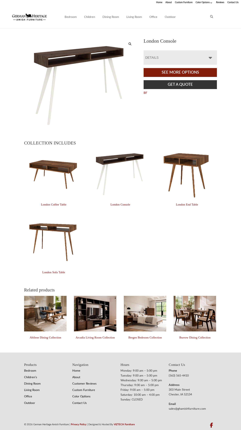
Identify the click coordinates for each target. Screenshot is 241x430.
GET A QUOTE (180, 85)
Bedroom (71, 17)
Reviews (220, 2)
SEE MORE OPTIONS (180, 72)
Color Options (203, 2)
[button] (130, 44)
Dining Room (110, 17)
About (168, 2)
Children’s (30, 377)
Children (89, 17)
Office (153, 17)
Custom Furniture (183, 2)
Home (159, 2)
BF (145, 93)
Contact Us (233, 2)
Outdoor (170, 17)
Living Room (134, 17)
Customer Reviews (84, 383)
